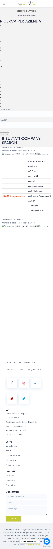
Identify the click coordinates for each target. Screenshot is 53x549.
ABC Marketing (35, 191)
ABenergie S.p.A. (35, 210)
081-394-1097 (20, 430)
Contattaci (10, 480)
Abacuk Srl (33, 176)
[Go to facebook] (47, 541)
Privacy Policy (11, 485)
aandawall (33, 166)
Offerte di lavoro (29, 16)
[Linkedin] (35, 383)
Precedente (20, 154)
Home (20, 16)
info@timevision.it (19, 426)
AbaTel (31, 181)
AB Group (32, 171)
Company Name (35, 161)
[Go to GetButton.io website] (47, 546)
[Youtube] (12, 398)
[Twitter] (24, 398)
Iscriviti (8, 451)
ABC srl (31, 201)
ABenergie (33, 205)
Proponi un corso (13, 465)
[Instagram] (24, 383)
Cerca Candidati (13, 455)
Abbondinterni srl (35, 186)
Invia (13, 519)
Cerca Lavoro (11, 446)
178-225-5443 (16, 435)
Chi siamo (10, 476)
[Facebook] (12, 383)
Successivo (31, 154)
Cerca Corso (11, 460)
